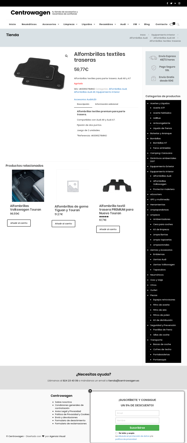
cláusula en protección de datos (133, 436)
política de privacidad (126, 439)
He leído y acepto (126, 433)
